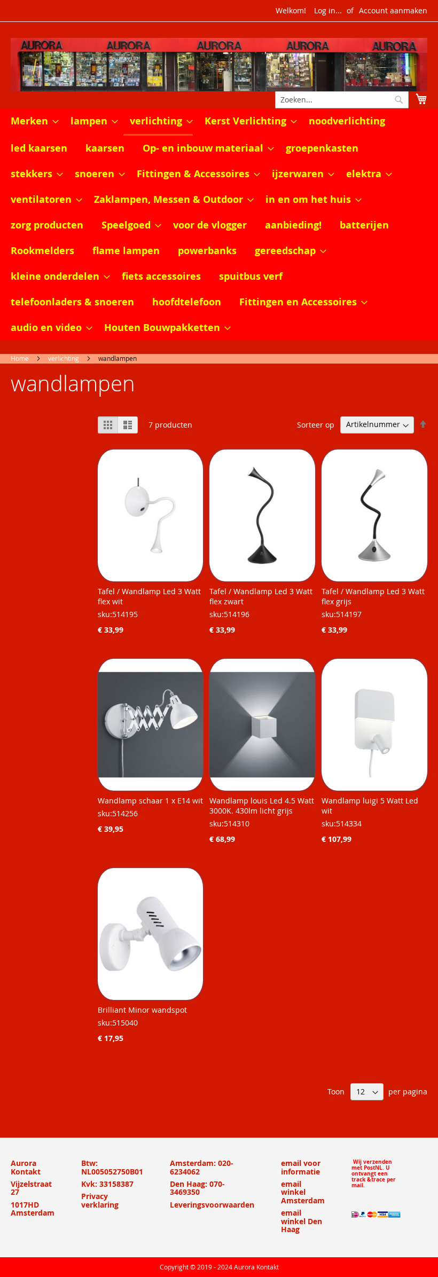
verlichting (63, 358)
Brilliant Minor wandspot (142, 1010)
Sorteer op (315, 424)
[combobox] (342, 99)
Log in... (328, 10)
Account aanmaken (393, 10)
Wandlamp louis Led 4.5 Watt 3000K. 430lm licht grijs (261, 805)
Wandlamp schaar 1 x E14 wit (150, 800)
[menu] (219, 224)
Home (20, 358)
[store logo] (219, 64)
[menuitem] (31, 121)
